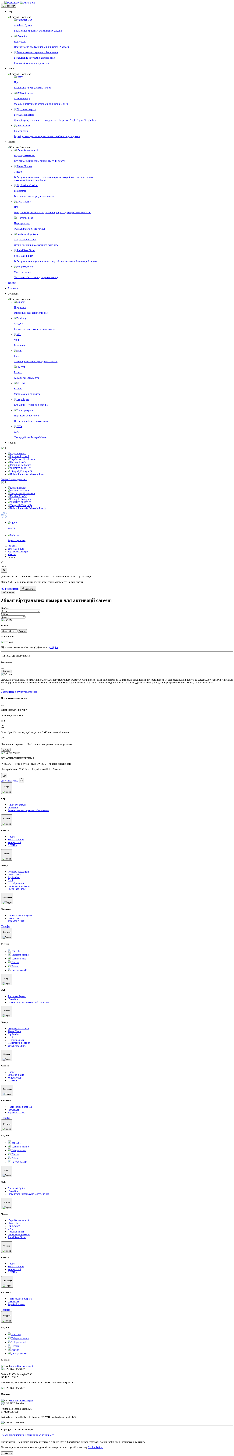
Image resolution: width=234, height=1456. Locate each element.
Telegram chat (18, 958)
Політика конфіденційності (39, 1435)
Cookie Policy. (95, 1447)
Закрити (6, 671)
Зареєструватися (18, 479)
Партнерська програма (20, 915)
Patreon (15, 966)
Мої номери (8, 592)
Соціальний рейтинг (19, 886)
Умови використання (13, 1435)
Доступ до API (19, 970)
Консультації (14, 842)
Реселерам (13, 918)
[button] (120, 14)
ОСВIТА (12, 845)
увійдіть (53, 647)
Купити (22, 631)
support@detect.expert (21, 1366)
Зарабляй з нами (16, 921)
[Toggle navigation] (2, 3)
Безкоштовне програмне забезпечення (28, 810)
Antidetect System (17, 804)
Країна (5, 608)
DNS (10, 880)
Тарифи (5, 926)
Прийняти (7, 1453)
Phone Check (14, 874)
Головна (12, 545)
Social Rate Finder (17, 889)
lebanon (12, 554)
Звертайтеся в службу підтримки (19, 691)
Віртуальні (29, 589)
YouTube (16, 951)
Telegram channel (20, 954)
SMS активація (16, 548)
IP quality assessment (18, 871)
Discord (15, 962)
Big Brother (14, 877)
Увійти (5, 479)
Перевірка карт (16, 883)
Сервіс (4, 614)
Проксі (11, 836)
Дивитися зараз (9, 780)
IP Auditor (13, 807)
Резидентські (12, 588)
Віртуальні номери (18, 551)
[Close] (8, 6)
